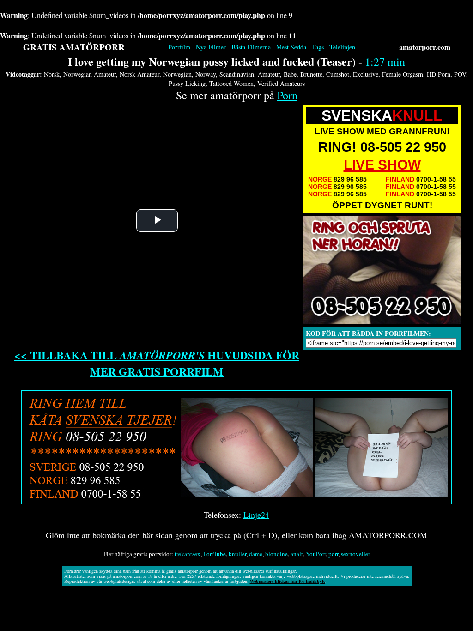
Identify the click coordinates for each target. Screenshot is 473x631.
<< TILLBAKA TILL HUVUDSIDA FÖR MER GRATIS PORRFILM (156, 363)
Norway (205, 74)
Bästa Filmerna (251, 46)
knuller (237, 554)
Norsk (52, 74)
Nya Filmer (211, 46)
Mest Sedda (291, 46)
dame (255, 554)
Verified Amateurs (281, 83)
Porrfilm (179, 46)
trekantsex (187, 554)
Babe (290, 74)
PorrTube (214, 554)
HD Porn (438, 74)
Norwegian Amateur (89, 74)
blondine (276, 554)
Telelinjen (342, 46)
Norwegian (177, 74)
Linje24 (256, 514)
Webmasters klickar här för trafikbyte (287, 581)
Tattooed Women (231, 83)
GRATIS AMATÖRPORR (74, 47)
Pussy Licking (187, 83)
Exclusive (365, 74)
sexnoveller (355, 554)
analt (297, 554)
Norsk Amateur (139, 74)
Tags (318, 46)
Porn (287, 95)
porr (333, 554)
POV (460, 74)
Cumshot (337, 74)
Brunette (311, 74)
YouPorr (316, 554)
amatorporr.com (424, 47)
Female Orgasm (402, 74)
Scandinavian (236, 74)
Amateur (269, 74)
